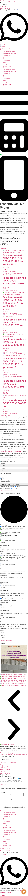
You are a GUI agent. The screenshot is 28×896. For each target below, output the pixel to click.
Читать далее (13, 271)
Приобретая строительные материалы (11, 451)
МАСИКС (18, 486)
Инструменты (7, 55)
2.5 (13, 488)
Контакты (6, 68)
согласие (5, 798)
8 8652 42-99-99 (5, 6)
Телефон (2, 635)
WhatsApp (3, 44)
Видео (5, 64)
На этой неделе (6, 598)
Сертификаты (7, 66)
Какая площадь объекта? (7, 553)
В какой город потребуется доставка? (11, 577)
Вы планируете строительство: (9, 524)
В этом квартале (5, 600)
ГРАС (12, 486)
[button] (14, 700)
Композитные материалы (10, 59)
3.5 (17, 488)
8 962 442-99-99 (5, 8)
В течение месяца (17, 598)
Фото (4, 62)
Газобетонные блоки (9, 51)
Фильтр (3, 248)
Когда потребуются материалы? (9, 597)
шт (5, 478)
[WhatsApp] (14, 42)
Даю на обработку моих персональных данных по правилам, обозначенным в (11, 799)
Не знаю (13, 600)
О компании (6, 60)
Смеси (5, 57)
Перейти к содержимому (7, 1)
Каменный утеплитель (9, 53)
